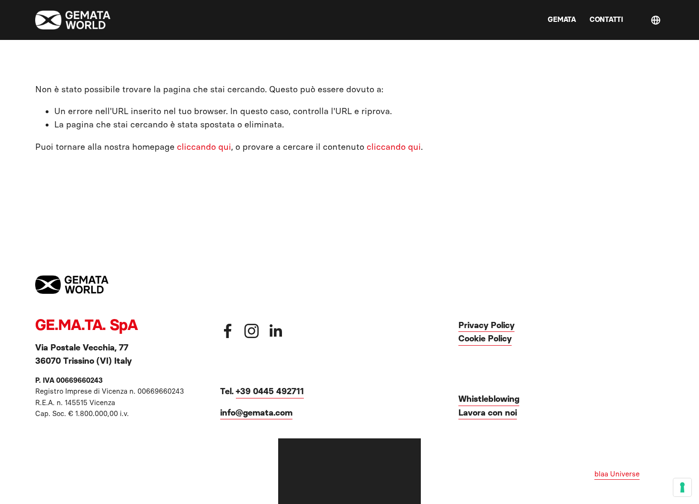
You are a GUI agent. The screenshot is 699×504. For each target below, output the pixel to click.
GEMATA (561, 19)
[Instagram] (251, 331)
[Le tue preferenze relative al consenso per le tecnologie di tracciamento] (682, 487)
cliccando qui (204, 147)
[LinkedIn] (275, 331)
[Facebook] (227, 331)
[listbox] (657, 20)
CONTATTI (606, 19)
